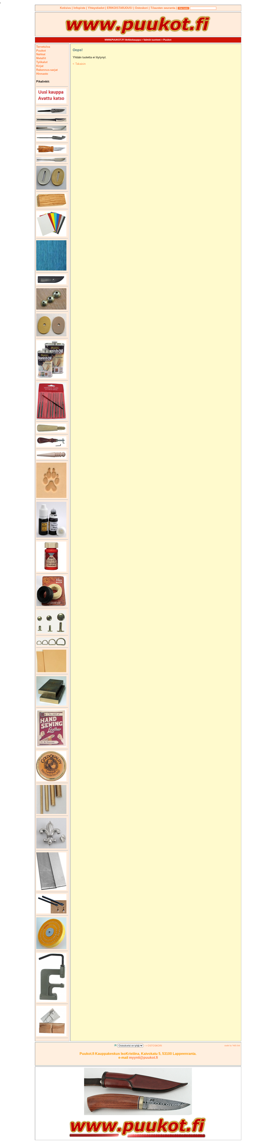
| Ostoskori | (142, 7)
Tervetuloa (43, 46)
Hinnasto (42, 73)
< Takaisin (79, 63)
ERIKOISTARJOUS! (120, 7)
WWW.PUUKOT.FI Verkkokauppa (123, 39)
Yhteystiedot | (97, 7)
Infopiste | (81, 7)
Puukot (167, 39)
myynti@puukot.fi (143, 1057)
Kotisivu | (67, 7)
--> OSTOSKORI (153, 1045)
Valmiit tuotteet (152, 39)
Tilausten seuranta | (164, 7)
